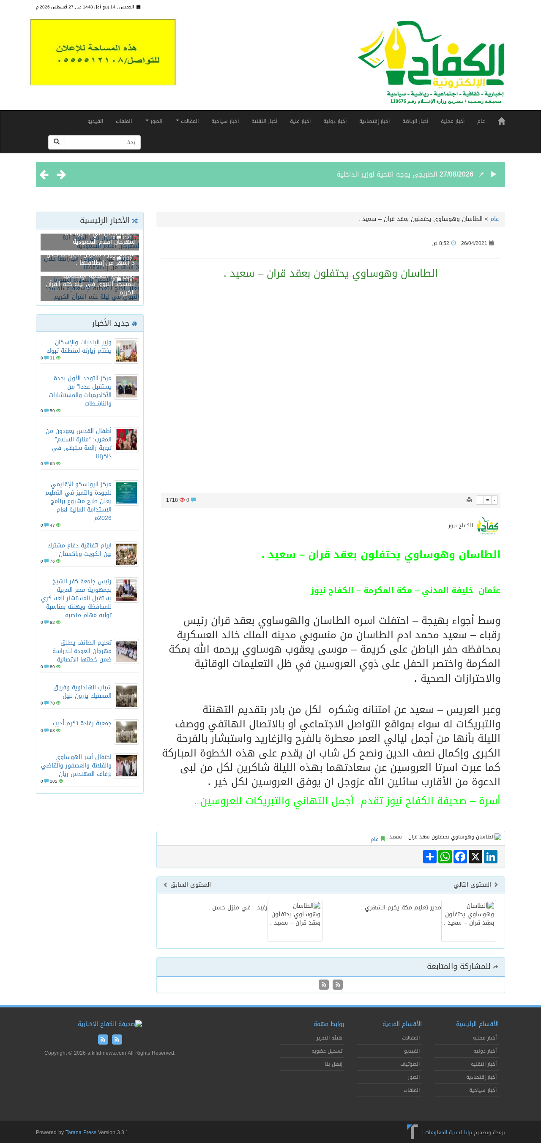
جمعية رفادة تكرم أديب (82, 723)
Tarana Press (81, 1132)
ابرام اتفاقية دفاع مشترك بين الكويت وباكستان (79, 550)
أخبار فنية (300, 121)
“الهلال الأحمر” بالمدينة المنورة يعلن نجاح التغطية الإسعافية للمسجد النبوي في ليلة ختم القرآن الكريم (90, 279)
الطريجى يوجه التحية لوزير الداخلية (386, 168)
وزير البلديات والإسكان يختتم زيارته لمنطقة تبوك (79, 347)
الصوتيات (410, 1064)
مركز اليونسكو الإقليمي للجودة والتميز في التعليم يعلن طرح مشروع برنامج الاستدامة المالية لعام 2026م (78, 501)
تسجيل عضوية (326, 1051)
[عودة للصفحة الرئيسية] (431, 66)
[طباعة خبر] (469, 500)
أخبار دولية (335, 121)
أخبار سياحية (225, 121)
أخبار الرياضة (415, 121)
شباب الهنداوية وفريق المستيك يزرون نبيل (82, 692)
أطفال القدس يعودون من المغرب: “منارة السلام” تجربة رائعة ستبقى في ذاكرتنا (79, 443)
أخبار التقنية (264, 121)
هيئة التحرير (329, 1037)
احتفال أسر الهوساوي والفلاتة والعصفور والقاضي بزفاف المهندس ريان (76, 765)
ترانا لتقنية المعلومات (448, 1132)
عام (481, 121)
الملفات (124, 121)
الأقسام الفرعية (402, 1024)
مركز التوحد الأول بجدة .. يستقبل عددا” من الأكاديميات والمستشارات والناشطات (80, 391)
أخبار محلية (452, 121)
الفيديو (95, 121)
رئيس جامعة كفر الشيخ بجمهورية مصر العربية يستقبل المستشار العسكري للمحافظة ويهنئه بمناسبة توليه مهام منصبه (76, 598)
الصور (155, 121)
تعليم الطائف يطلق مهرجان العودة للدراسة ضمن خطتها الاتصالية (82, 651)
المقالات (189, 121)
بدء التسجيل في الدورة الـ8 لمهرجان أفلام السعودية (100, 238)
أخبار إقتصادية (374, 121)
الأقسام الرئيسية (477, 1024)
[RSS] (324, 985)
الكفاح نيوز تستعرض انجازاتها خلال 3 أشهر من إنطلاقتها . (90, 259)
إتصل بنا (333, 1064)
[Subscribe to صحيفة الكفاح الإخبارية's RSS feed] (337, 985)
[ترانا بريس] (413, 1132)
